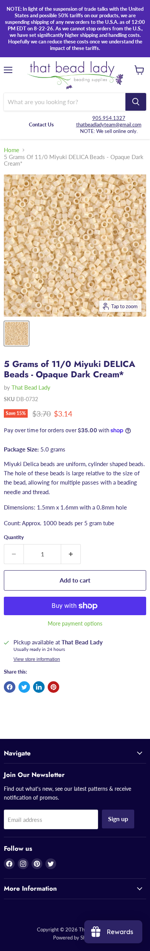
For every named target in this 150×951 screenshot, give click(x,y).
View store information (36, 659)
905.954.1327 (108, 118)
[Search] (135, 102)
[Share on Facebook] (9, 687)
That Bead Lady (31, 387)
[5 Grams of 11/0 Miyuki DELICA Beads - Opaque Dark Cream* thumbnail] (16, 333)
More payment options (75, 624)
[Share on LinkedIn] (39, 687)
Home (11, 150)
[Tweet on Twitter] (24, 687)
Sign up (118, 818)
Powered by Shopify (75, 937)
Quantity (14, 537)
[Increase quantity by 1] (71, 554)
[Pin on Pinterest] (53, 687)
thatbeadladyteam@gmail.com (109, 124)
